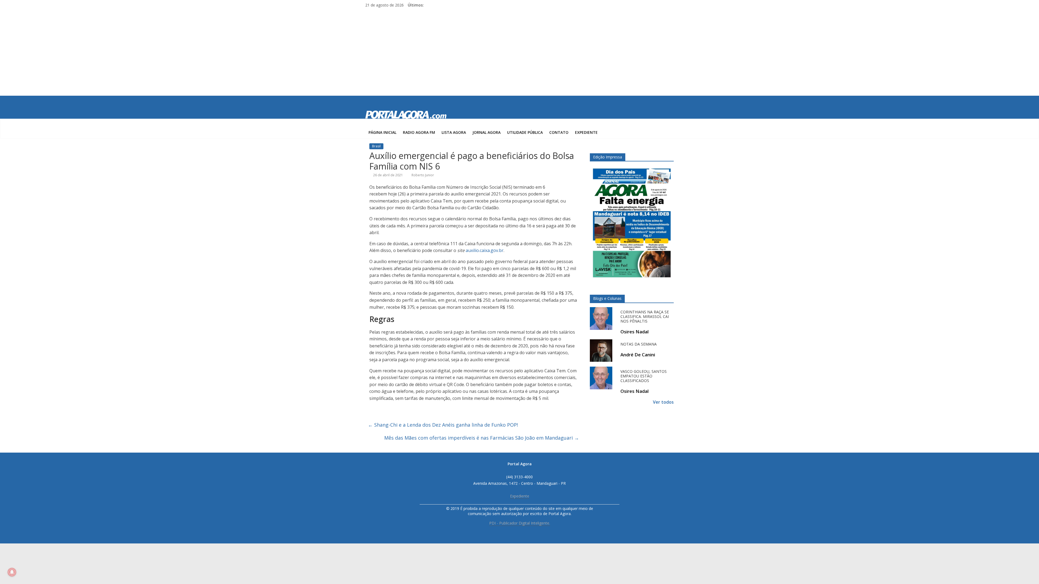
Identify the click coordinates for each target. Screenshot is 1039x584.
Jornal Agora (486, 132)
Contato (558, 132)
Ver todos (663, 402)
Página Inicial (382, 132)
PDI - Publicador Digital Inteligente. (519, 523)
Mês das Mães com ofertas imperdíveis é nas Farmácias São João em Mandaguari (481, 437)
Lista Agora (454, 132)
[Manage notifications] (12, 572)
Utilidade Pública (525, 132)
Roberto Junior (423, 175)
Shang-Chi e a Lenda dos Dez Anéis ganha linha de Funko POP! (443, 425)
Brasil (376, 146)
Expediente (586, 132)
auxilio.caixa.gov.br (485, 250)
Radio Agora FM (419, 132)
